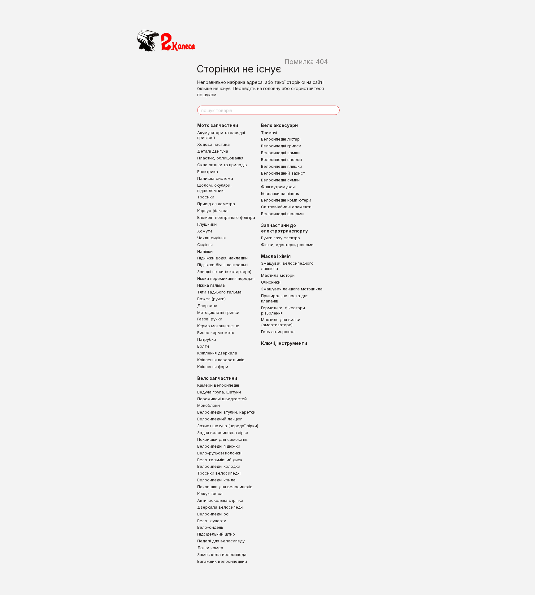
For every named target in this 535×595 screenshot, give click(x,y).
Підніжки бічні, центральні (222, 264)
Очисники (271, 282)
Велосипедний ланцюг (219, 418)
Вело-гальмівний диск (219, 459)
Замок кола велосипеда (221, 554)
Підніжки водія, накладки (222, 257)
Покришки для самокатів (222, 439)
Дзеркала (207, 305)
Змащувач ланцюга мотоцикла (292, 288)
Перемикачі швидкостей (222, 398)
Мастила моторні (278, 275)
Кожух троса (210, 493)
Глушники (207, 224)
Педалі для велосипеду (221, 540)
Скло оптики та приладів (222, 164)
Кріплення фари (212, 366)
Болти (203, 346)
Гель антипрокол (277, 331)
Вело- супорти (211, 520)
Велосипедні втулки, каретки (226, 412)
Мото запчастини (217, 125)
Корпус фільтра (212, 210)
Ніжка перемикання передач (225, 278)
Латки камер (210, 547)
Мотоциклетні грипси (218, 312)
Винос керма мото (215, 332)
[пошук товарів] (335, 110)
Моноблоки (208, 405)
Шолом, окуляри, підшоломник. (214, 188)
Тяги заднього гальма (219, 291)
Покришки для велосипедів (225, 486)
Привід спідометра (216, 203)
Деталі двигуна (212, 151)
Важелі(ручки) (211, 298)
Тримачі (269, 132)
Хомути (204, 230)
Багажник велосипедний (222, 561)
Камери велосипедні (218, 385)
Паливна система (215, 178)
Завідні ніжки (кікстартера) (224, 271)
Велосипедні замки (280, 152)
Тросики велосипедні (219, 473)
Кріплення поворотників (221, 359)
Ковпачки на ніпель (280, 193)
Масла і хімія (276, 256)
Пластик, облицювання (220, 157)
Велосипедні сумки (280, 179)
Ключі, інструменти (284, 343)
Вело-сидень (210, 527)
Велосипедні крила (216, 479)
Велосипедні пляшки (281, 166)
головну (272, 88)
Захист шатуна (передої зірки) (227, 425)
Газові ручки (209, 318)
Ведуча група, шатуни (219, 391)
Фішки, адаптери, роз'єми (287, 244)
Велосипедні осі (213, 513)
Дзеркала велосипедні (220, 507)
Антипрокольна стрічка (220, 500)
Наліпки (205, 251)
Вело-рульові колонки (219, 452)
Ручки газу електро (280, 237)
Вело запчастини (217, 378)
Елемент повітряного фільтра (226, 217)
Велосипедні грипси (281, 145)
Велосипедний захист (283, 173)
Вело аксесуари (279, 125)
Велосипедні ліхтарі (281, 139)
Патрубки (206, 339)
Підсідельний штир (216, 534)
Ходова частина (213, 144)
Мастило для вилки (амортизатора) (280, 322)
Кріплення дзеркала (217, 352)
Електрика (207, 171)
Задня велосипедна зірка (222, 432)
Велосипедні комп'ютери (286, 200)
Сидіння (205, 244)
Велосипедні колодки (218, 466)
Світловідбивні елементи (286, 206)
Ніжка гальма (211, 285)
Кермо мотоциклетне (218, 325)
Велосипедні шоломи (282, 213)
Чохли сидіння (211, 237)
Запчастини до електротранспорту (284, 228)
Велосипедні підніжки (218, 446)
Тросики (205, 196)
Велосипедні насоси (281, 159)
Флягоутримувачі (278, 186)
